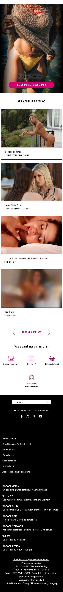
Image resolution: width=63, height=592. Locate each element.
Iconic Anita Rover (13, 205)
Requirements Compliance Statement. (31, 569)
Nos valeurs (8, 466)
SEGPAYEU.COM (21, 573)
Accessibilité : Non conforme (16, 472)
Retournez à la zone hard (31, 84)
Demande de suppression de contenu (31, 559)
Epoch (8, 573)
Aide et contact (9, 438)
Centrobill (36, 573)
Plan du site (8, 455)
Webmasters (8, 449)
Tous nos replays (31, 332)
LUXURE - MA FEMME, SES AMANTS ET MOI (26, 258)
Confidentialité (9, 460)
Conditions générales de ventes (17, 444)
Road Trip (9, 312)
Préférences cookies (31, 563)
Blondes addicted (12, 152)
